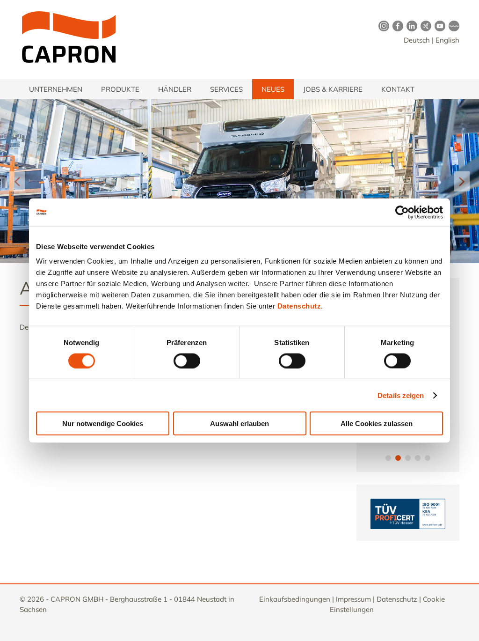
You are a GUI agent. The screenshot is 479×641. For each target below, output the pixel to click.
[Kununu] (452, 25)
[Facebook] (396, 25)
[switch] (187, 360)
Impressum (353, 599)
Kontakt (397, 89)
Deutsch (417, 40)
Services (226, 89)
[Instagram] (382, 25)
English (447, 40)
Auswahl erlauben (239, 423)
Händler (174, 89)
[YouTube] (438, 25)
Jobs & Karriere (333, 89)
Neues (272, 89)
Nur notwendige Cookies (102, 423)
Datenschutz (299, 306)
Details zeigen (400, 395)
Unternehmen (55, 89)
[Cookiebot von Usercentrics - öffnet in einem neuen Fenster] (402, 212)
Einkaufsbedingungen (294, 599)
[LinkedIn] (410, 25)
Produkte (120, 89)
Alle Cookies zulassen (377, 423)
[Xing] (424, 25)
